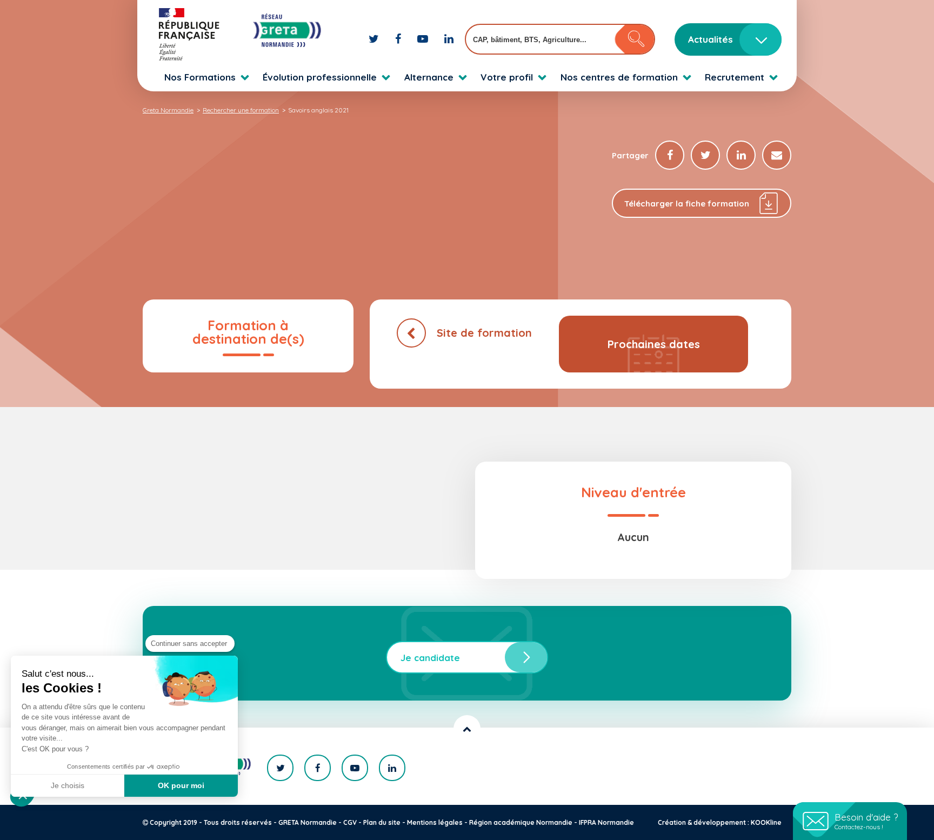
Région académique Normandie (520, 822)
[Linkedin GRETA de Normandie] (448, 38)
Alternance (428, 77)
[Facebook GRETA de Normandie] (399, 38)
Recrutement (734, 77)
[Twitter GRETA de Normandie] (375, 38)
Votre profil (507, 77)
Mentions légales (435, 822)
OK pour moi (181, 785)
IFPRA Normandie (606, 822)
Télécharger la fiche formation (686, 203)
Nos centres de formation (619, 77)
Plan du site (382, 822)
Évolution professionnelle (320, 77)
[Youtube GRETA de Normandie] (424, 38)
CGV (350, 822)
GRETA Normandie (307, 822)
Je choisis (67, 785)
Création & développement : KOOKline (720, 822)
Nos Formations (200, 77)
